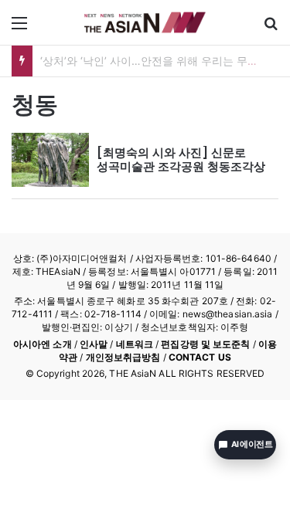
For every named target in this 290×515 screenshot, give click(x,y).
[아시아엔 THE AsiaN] (145, 22)
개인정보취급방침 (123, 357)
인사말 (93, 344)
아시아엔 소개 (42, 344)
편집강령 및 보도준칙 (205, 344)
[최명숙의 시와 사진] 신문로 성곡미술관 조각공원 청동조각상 (181, 159)
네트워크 (134, 344)
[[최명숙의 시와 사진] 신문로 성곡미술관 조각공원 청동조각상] (50, 160)
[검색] (270, 28)
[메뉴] (19, 28)
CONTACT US (200, 357)
